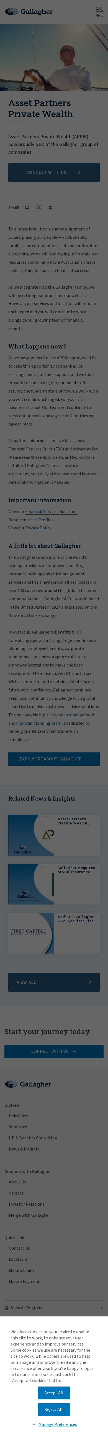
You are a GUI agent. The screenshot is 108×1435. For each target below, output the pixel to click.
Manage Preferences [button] (57, 1424)
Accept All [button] (53, 1393)
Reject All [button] (53, 1409)
